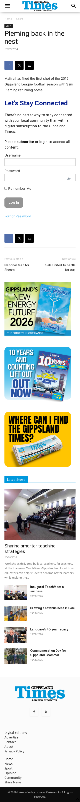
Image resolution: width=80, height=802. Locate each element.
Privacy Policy (14, 751)
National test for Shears (16, 267)
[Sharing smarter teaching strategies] (40, 514)
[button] (7, 6)
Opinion (10, 773)
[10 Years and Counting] (37, 401)
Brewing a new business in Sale (52, 608)
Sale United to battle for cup (60, 267)
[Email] (29, 65)
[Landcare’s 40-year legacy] (15, 635)
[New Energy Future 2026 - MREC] (37, 336)
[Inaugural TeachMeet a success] (15, 592)
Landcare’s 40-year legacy (49, 629)
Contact (10, 742)
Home (8, 19)
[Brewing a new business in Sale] (15, 613)
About (8, 746)
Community (13, 777)
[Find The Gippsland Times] (37, 466)
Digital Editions (15, 732)
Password (12, 171)
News (8, 763)
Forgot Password (17, 216)
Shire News (12, 782)
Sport (19, 19)
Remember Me (19, 188)
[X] (19, 65)
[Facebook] (8, 65)
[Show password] (69, 179)
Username (12, 155)
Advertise (11, 737)
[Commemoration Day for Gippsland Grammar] (15, 656)
